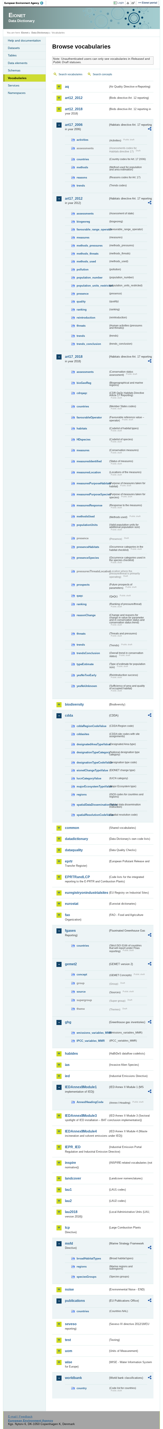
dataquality (74, 850)
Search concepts (102, 74)
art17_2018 (74, 356)
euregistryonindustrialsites (86, 892)
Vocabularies (17, 78)
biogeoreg (83, 221)
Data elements (17, 63)
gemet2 (71, 964)
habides (71, 1053)
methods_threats (87, 253)
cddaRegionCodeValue (91, 726)
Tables (12, 55)
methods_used (86, 261)
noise (69, 1289)
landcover (73, 1178)
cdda (69, 715)
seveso (71, 1324)
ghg (68, 1022)
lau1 (68, 1189)
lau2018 (71, 1212)
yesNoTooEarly (86, 675)
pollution (83, 269)
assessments (85, 213)
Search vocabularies (70, 74)
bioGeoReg (84, 382)
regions (82, 794)
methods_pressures (90, 245)
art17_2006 (74, 125)
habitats (82, 428)
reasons (82, 177)
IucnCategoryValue (89, 778)
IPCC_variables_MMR (91, 1040)
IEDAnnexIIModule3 (81, 1115)
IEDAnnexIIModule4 (81, 1131)
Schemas (14, 70)
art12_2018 (74, 109)
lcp (67, 1227)
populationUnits (87, 524)
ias (67, 1065)
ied (67, 1076)
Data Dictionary (40, 32)
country (82, 1388)
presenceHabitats (88, 547)
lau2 (68, 1201)
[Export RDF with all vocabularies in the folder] (149, 129)
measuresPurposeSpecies (92, 494)
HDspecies (83, 439)
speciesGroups (86, 1276)
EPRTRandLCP (77, 877)
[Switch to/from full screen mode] (134, 3)
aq (67, 86)
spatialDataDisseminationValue (92, 804)
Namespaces (16, 93)
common (72, 828)
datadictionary (76, 839)
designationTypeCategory (92, 752)
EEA (25, 3)
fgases (70, 930)
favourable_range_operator (92, 229)
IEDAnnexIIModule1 (81, 1087)
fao (67, 915)
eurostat (71, 903)
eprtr (69, 861)
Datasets (14, 48)
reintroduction (86, 317)
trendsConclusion (88, 653)
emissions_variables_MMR (92, 1032)
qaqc (80, 595)
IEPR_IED (73, 1147)
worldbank (73, 1378)
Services (13, 85)
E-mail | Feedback (20, 1416)
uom (68, 1351)
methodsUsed (86, 516)
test (68, 1340)
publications (75, 1300)
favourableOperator (89, 417)
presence (83, 293)
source (81, 991)
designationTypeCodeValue (92, 762)
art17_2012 (74, 198)
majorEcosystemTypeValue (92, 786)
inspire (70, 1162)
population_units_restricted (92, 285)
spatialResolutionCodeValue (92, 814)
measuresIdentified (89, 461)
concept (82, 974)
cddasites (83, 734)
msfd (69, 1243)
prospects (83, 584)
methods (82, 167)
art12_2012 (74, 98)
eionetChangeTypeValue (92, 770)
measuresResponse (89, 505)
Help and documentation (24, 40)
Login (120, 2)
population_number (90, 277)
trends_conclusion (89, 343)
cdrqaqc (82, 393)
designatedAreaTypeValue (92, 744)
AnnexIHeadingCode (90, 1102)
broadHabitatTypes (89, 1258)
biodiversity (74, 704)
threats (81, 325)
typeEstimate (85, 664)
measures (83, 237)
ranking (82, 309)
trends (81, 185)
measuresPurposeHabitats (92, 483)
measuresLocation (89, 472)
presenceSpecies (88, 557)
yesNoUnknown (87, 686)
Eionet (24, 32)
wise (68, 1362)
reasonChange (86, 615)
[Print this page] (128, 3)
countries (83, 159)
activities (82, 139)
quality (81, 301)
